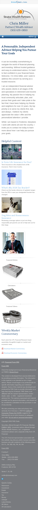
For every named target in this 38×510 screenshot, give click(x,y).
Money (4, 497)
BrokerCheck (14, 372)
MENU (31, 37)
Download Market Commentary (14, 349)
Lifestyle (4, 499)
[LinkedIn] (2, 479)
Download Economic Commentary (15, 353)
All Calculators (6, 507)
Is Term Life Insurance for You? (17, 162)
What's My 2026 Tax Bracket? (16, 188)
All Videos (5, 504)
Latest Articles (6, 502)
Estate (4, 490)
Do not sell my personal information (20, 417)
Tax (3, 495)
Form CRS (5, 366)
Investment (5, 488)
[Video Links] (12, 323)
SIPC (9, 427)
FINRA (4, 427)
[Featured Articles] (13, 279)
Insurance (5, 492)
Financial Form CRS (12, 362)
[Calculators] (12, 300)
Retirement (5, 485)
